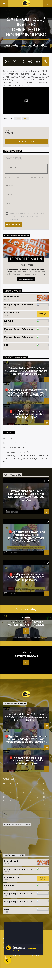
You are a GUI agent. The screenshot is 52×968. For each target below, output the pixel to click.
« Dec (5, 814)
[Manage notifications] (6, 958)
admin (23, 45)
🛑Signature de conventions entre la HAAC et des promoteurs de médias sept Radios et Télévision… (26, 392)
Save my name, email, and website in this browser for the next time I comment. (28, 213)
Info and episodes (26, 279)
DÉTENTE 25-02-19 (26, 656)
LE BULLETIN (9, 320)
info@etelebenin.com (16, 447)
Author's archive (26, 141)
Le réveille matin (11, 296)
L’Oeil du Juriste (11, 312)
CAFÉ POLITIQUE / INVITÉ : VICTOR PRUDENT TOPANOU (26, 623)
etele (25, 119)
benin (17, 119)
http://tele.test (13, 438)
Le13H (6, 345)
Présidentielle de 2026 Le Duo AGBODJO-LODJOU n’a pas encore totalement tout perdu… (26, 371)
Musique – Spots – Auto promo (18, 304)
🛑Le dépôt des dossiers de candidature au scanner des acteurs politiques (26, 414)
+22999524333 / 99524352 (18, 443)
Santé (26, 15)
